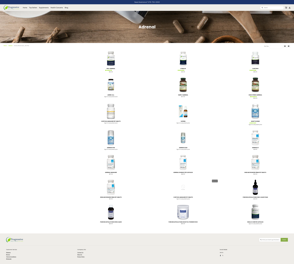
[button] (108, 70)
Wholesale (8, 259)
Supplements (44, 8)
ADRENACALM (183, 147)
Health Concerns (57, 8)
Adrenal (10, 45)
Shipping (8, 252)
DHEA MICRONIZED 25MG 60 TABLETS (255, 172)
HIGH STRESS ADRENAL (255, 95)
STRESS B (183, 68)
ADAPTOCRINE (255, 121)
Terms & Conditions (11, 256)
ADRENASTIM (111, 147)
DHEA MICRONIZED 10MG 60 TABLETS (111, 197)
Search (284, 239)
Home (25, 8)
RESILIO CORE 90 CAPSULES (255, 222)
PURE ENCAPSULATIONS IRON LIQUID (111, 222)
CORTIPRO (255, 68)
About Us (79, 254)
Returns (8, 254)
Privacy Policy (81, 256)
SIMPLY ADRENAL (183, 95)
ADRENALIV (255, 147)
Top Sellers (33, 8)
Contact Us (80, 252)
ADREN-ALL (110, 95)
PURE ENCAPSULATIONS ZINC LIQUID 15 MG (255, 197)
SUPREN (183, 121)
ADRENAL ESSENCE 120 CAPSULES (183, 172)
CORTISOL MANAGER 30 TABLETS (183, 197)
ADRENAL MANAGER (111, 172)
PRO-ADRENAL (111, 68)
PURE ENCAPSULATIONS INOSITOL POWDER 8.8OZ (183, 222)
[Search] (262, 7)
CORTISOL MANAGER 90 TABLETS (111, 121)
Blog (66, 8)
